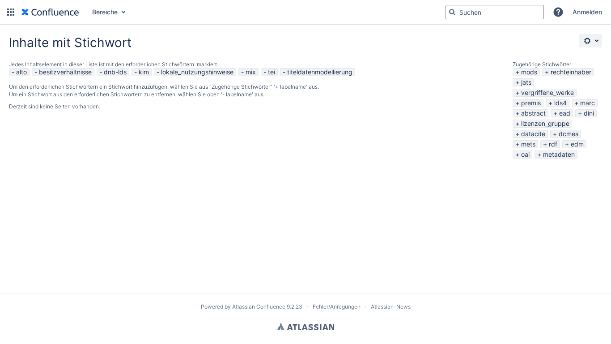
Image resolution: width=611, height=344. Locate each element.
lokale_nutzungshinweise (197, 72)
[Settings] (590, 40)
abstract (533, 113)
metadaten (559, 154)
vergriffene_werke (547, 92)
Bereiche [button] (105, 12)
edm (577, 144)
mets (528, 144)
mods (529, 72)
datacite (533, 134)
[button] (10, 12)
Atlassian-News (391, 306)
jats (526, 82)
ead (564, 113)
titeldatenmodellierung (319, 72)
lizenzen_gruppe (545, 123)
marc (587, 103)
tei (271, 72)
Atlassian (305, 326)
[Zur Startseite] (50, 12)
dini (589, 113)
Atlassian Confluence (258, 306)
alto (21, 72)
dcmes (568, 134)
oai (525, 154)
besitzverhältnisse (65, 72)
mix (251, 72)
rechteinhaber (571, 72)
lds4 (560, 103)
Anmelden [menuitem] (587, 12)
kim (144, 72)
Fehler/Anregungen (337, 306)
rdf (553, 144)
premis (531, 103)
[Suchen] (452, 12)
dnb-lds (115, 72)
